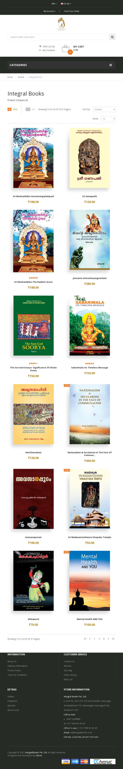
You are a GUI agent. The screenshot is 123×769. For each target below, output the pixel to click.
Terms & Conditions (17, 674)
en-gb (67, 3)
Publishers (12, 701)
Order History (70, 674)
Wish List (68, 679)
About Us (12, 661)
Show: (95, 118)
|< (85, 638)
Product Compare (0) (18, 100)
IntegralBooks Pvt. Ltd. (36, 752)
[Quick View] (33, 161)
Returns (67, 665)
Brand (21, 77)
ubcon (39, 755)
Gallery (11, 696)
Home (10, 77)
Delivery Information (17, 665)
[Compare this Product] (7, 198)
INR (53, 3)
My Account (49, 11)
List (33, 109)
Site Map (68, 670)
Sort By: (86, 109)
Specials (11, 705)
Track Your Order (71, 11)
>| (113, 638)
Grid (15, 109)
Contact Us (69, 661)
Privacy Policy (14, 670)
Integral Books (35, 77)
